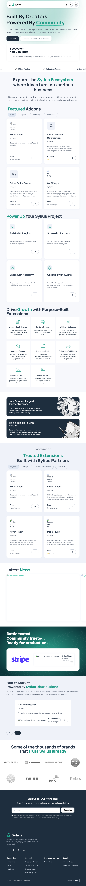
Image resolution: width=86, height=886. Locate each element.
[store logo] (16, 4)
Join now (12, 39)
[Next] (17, 733)
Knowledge (10, 869)
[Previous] (10, 733)
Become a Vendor (31, 862)
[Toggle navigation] (9, 4)
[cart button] (65, 4)
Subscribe (68, 810)
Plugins (9, 865)
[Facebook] (14, 850)
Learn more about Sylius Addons (36, 39)
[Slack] (19, 850)
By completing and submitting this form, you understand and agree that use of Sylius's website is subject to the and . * (43, 817)
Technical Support (31, 865)
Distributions (11, 862)
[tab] (12, 115)
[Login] (71, 5)
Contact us (48, 862)
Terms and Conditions (38, 818)
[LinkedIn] (24, 850)
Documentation (30, 869)
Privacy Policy (54, 818)
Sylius (14, 138)
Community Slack (31, 872)
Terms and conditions (70, 865)
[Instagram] (9, 850)
